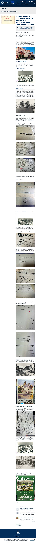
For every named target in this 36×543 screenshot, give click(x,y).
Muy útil (18, 523)
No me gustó (19, 525)
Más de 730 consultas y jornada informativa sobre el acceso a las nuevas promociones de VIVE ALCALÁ (27, 517)
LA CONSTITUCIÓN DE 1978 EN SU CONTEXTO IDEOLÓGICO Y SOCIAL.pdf (24, 68)
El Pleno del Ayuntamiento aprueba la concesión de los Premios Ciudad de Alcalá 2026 (27, 509)
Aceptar (32, 539)
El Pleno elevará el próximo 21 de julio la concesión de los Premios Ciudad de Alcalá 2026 (27, 512)
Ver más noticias (33, 521)
